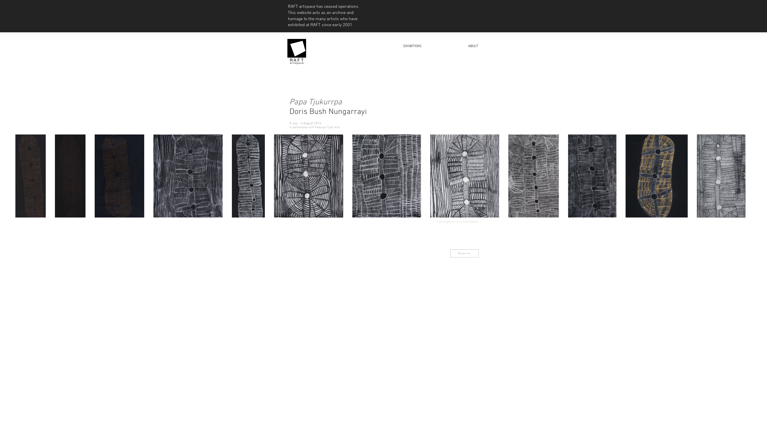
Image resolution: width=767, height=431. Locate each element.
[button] (391, 46)
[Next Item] (745, 176)
